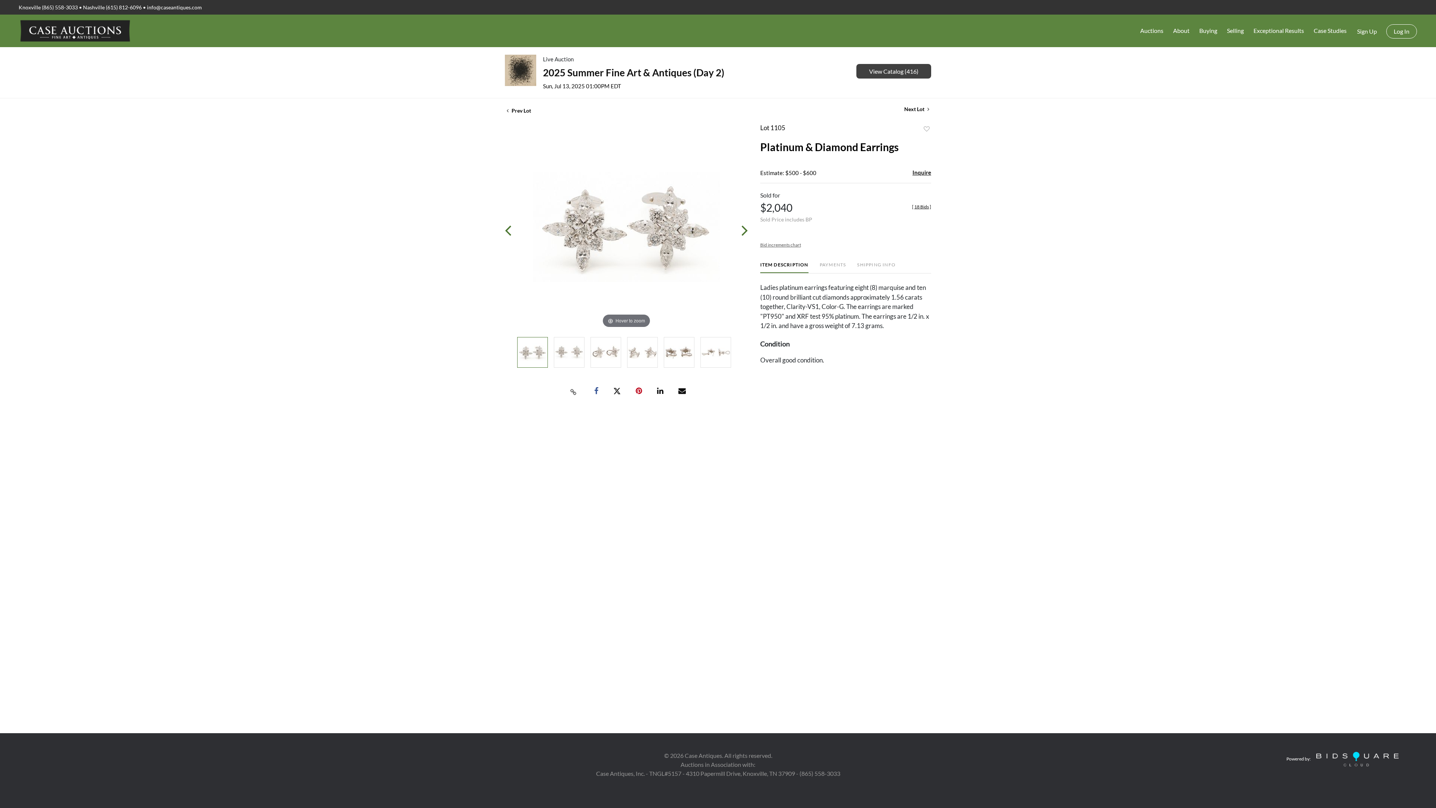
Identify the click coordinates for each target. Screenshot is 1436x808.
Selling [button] (1235, 30)
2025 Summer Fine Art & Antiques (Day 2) (633, 73)
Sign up (1367, 31)
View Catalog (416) (893, 71)
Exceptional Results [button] (1279, 30)
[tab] (784, 267)
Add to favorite (926, 129)
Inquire (921, 172)
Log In (1401, 31)
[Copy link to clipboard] (573, 391)
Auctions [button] (1151, 30)
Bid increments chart (780, 245)
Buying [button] (1208, 30)
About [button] (1181, 30)
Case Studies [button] (1330, 30)
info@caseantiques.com (174, 7)
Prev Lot (520, 110)
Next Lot (915, 109)
